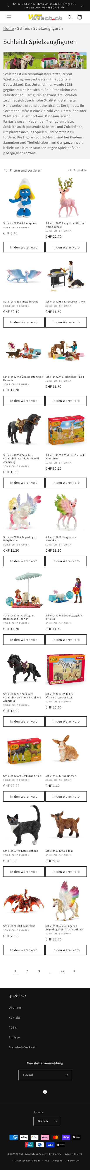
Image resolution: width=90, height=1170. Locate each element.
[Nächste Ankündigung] (82, 6)
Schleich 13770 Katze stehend (20, 850)
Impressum (73, 1160)
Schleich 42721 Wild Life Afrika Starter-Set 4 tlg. (59, 695)
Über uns (15, 1007)
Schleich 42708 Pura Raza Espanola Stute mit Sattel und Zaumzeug (21, 458)
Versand (58, 1160)
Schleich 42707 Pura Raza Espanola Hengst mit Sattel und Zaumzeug (22, 697)
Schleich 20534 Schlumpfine (19, 223)
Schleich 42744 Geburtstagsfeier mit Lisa (64, 617)
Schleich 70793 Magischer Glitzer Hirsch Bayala (64, 224)
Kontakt (14, 1018)
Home (8, 28)
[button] (9, 17)
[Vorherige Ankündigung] (8, 6)
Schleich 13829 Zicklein (59, 850)
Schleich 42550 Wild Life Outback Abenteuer (65, 456)
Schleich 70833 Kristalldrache (20, 301)
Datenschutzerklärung (27, 1160)
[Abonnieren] (67, 1075)
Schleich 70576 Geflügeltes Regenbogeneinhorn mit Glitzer (64, 927)
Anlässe (14, 1037)
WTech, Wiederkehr (27, 1153)
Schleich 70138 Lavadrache (19, 925)
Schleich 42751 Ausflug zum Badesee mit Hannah (19, 617)
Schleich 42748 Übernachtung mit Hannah (23, 378)
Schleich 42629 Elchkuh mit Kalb (22, 775)
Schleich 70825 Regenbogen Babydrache (20, 538)
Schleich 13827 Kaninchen (60, 775)
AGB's (13, 1027)
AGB (47, 1160)
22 (62, 971)
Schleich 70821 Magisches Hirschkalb (60, 538)
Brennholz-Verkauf (22, 1047)
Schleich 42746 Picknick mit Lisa (64, 376)
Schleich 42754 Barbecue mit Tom (65, 301)
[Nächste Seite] (74, 971)
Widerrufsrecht (73, 1154)
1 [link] (15, 971)
